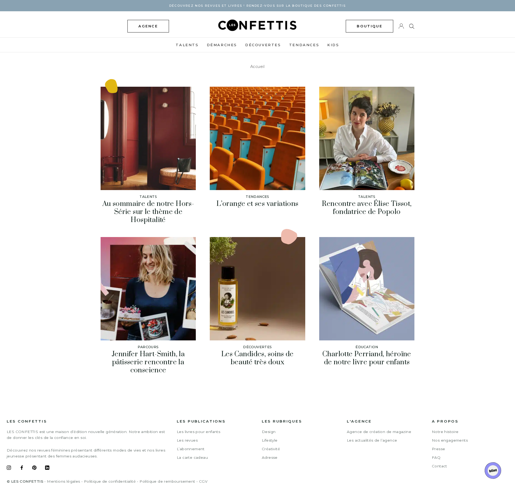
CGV (203, 481)
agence (148, 26)
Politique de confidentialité (110, 481)
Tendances (304, 45)
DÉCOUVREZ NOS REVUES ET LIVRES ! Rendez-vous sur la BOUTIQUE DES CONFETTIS (257, 6)
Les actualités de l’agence (372, 440)
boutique (369, 26)
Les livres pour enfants (198, 432)
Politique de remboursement (167, 481)
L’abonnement (191, 449)
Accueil (257, 66)
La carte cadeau (192, 457)
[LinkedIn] (47, 468)
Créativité (271, 449)
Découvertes (263, 45)
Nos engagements (450, 440)
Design (268, 432)
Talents (187, 45)
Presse (438, 449)
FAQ (436, 457)
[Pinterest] (34, 468)
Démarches (222, 45)
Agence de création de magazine (379, 432)
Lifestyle (270, 440)
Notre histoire (445, 432)
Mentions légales (63, 481)
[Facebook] (22, 468)
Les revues (187, 440)
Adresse (270, 457)
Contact (439, 466)
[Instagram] (9, 468)
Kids (333, 45)
